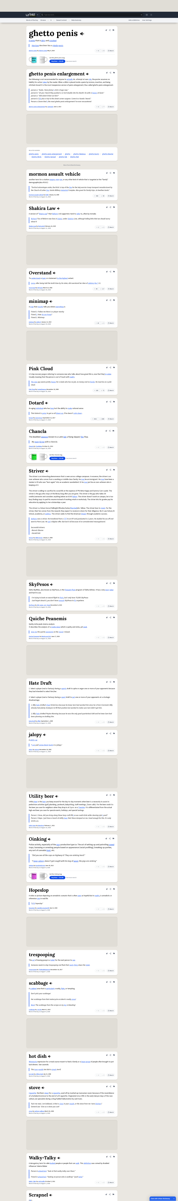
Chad (48, 705)
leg (65, 1005)
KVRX (47, 195)
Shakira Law (32, 226)
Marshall (73, 508)
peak (85, 627)
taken (45, 82)
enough (61, 600)
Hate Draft (32, 721)
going (44, 413)
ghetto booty (94, 154)
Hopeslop (32, 908)
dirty (43, 40)
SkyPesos (32, 605)
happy (94, 93)
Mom (33, 1005)
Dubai (59, 218)
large (83, 1061)
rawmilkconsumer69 (43, 908)
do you (44, 314)
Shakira (71, 218)
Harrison (35, 45)
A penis (32, 40)
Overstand (32, 288)
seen (79, 895)
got (49, 521)
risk (90, 79)
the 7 (96, 283)
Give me (34, 632)
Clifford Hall (39, 1074)
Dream (83, 514)
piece (58, 627)
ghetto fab (63, 157)
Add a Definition (134, 20)
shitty (32, 740)
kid (64, 436)
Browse (43, 20)
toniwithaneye (41, 389)
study (103, 508)
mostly (40, 306)
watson (37, 750)
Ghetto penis (43, 51)
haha (80, 1177)
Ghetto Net (74, 157)
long (52, 408)
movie (61, 632)
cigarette (56, 1093)
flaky (63, 988)
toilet (52, 960)
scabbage (32, 1010)
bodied (52, 1163)
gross (73, 999)
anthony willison (39, 1111)
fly (75, 600)
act (33, 960)
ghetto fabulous (79, 154)
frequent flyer (70, 590)
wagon (52, 179)
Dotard (31, 418)
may (82, 479)
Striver (31, 538)
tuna (36, 1069)
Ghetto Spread (50, 157)
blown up (59, 413)
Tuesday (81, 807)
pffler (39, 721)
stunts (51, 745)
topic (44, 278)
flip (82, 436)
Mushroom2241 (46, 636)
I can (33, 745)
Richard (34, 218)
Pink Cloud (32, 389)
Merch (112, 51)
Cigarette (32, 1093)
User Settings (147, 20)
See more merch (71, 61)
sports (63, 688)
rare (38, 898)
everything (60, 306)
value (111, 590)
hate (38, 705)
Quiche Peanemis (34, 636)
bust (49, 850)
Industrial (64, 190)
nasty (71, 965)
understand (35, 278)
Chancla (31, 446)
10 (34, 903)
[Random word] (141, 15)
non (58, 844)
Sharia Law (43, 214)
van (61, 179)
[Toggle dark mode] (151, 15)
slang (46, 1093)
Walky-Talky (32, 1181)
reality (72, 377)
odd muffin (41, 1181)
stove (30, 1111)
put (73, 697)
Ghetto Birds (36, 157)
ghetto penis (33, 51)
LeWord (38, 322)
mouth (71, 1103)
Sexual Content (61, 20)
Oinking (31, 866)
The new (34, 382)
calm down (77, 413)
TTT (65, 519)
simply (54, 1069)
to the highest (62, 278)
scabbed (33, 988)
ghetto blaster (107, 154)
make (70, 408)
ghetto (55, 45)
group (88, 1061)
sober (109, 374)
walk (77, 1163)
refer (78, 214)
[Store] (147, 15)
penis (60, 45)
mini (57, 179)
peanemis (49, 632)
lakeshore (41, 826)
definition (87, 1163)
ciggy (61, 1103)
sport (63, 697)
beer (35, 801)
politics (48, 514)
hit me (41, 441)
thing (76, 965)
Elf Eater (40, 288)
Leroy (33, 283)
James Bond (43, 745)
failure (74, 496)
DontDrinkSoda (40, 866)
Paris (61, 597)
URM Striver (39, 538)
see (73, 960)
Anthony (34, 519)
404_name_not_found (43, 605)
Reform (55, 214)
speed (111, 844)
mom (37, 441)
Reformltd (41, 226)
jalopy (31, 750)
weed (76, 861)
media (53, 627)
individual (39, 408)
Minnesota (33, 1061)
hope (35, 861)
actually (70, 79)
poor (107, 590)
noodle (40, 1069)
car (36, 740)
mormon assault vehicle (36, 195)
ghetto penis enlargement (37, 107)
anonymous (38, 418)
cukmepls (50, 107)
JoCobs (39, 1010)
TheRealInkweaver (44, 970)
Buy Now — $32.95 (57, 61)
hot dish (31, 1074)
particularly (50, 988)
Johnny (41, 861)
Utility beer (32, 826)
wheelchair (42, 1171)
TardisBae (39, 446)
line (70, 187)
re (106, 374)
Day (47, 190)
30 (40, 98)
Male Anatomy (76, 20)
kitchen (98, 1103)
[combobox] (92, 15)
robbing (91, 283)
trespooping (33, 970)
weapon (44, 436)
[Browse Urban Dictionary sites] (32, 15)
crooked (52, 40)
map (32, 306)
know (49, 314)
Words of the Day (32, 20)
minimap (31, 322)
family (92, 382)
